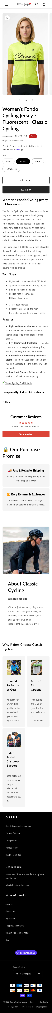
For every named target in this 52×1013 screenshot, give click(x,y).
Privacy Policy (12, 847)
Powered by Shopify (28, 1002)
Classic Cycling (15, 1002)
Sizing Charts (11, 840)
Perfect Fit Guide (13, 833)
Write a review (26, 434)
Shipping (5, 141)
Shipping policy (42, 1007)
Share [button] (7, 401)
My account (10, 918)
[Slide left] (19, 100)
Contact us (10, 911)
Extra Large (11, 168)
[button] (6, 4)
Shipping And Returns (15, 925)
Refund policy (44, 1002)
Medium (23, 161)
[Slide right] (33, 100)
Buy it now (26, 189)
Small (10, 162)
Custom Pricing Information (18, 932)
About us (9, 903)
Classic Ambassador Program (18, 826)
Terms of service (27, 1007)
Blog (7, 940)
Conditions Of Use (13, 854)
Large (37, 161)
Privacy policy (13, 1007)
